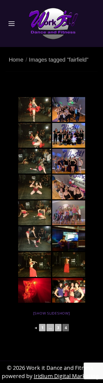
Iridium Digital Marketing (66, 376)
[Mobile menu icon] (11, 23)
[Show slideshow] (51, 313)
